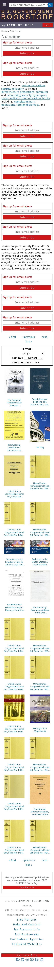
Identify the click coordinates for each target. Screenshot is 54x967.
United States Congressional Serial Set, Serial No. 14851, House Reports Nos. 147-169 (14, 648)
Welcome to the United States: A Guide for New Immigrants (40, 562)
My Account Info (27, 929)
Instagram (27, 959)
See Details (27, 887)
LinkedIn (41, 959)
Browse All (15, 31)
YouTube (32, 959)
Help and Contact (27, 924)
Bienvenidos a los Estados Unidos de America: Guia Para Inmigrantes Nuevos (14, 562)
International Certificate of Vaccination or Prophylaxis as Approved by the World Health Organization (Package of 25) (14, 447)
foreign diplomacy (27, 104)
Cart (48, 25)
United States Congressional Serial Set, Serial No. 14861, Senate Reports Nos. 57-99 (40, 532)
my (11, 25)
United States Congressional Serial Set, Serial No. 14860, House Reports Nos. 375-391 (14, 687)
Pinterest (36, 959)
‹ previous (29, 337)
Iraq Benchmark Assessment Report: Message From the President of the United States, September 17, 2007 (14, 607)
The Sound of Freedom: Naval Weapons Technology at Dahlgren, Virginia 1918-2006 (14, 403)
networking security (19, 95)
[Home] (27, 18)
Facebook (18, 959)
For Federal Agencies (27, 939)
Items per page (21, 362)
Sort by (17, 358)
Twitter (22, 959)
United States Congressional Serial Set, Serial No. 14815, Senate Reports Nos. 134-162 (40, 850)
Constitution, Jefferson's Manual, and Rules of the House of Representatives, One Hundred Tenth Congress (40, 812)
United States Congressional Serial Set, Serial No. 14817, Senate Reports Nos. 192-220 (14, 806)
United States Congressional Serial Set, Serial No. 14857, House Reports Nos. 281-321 (40, 486)
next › (44, 337)
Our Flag (40, 447)
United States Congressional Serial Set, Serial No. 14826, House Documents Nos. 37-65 (14, 767)
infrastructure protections (17, 91)
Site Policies (27, 919)
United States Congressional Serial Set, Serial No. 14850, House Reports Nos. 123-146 (40, 648)
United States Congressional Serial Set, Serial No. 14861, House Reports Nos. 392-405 (14, 532)
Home (4, 31)
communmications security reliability (23, 87)
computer (42, 91)
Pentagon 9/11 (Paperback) (40, 729)
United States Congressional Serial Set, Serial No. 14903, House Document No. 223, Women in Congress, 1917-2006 (14, 729)
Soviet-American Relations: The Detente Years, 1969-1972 (40, 402)
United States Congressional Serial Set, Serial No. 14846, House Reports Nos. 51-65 (14, 850)
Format (26, 348)
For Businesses (27, 934)
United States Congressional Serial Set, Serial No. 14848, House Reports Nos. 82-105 (40, 767)
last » (28, 341)
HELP (29, 25)
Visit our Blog (27, 955)
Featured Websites (27, 944)
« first (12, 337)
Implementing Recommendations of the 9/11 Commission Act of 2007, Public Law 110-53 (40, 610)
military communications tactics (29, 98)
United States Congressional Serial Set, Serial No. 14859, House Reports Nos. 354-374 (40, 687)
